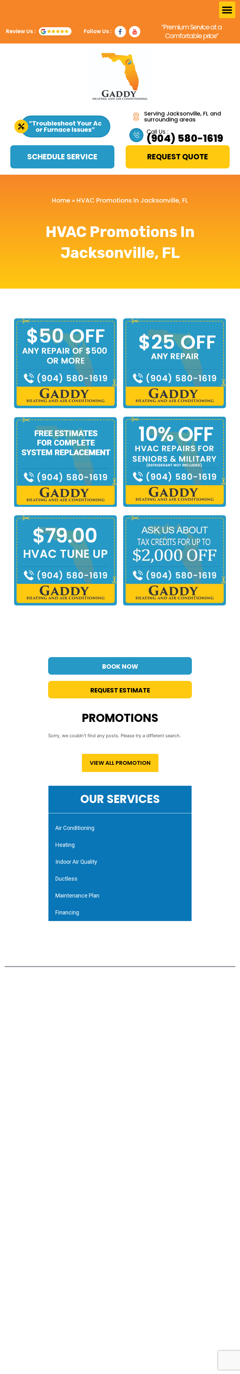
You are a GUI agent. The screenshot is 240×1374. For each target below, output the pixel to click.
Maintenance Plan (77, 895)
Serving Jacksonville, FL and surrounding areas (182, 116)
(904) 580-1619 (185, 138)
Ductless (66, 878)
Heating (65, 844)
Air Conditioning (74, 828)
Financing (67, 912)
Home (61, 200)
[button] (227, 10)
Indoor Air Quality (76, 861)
